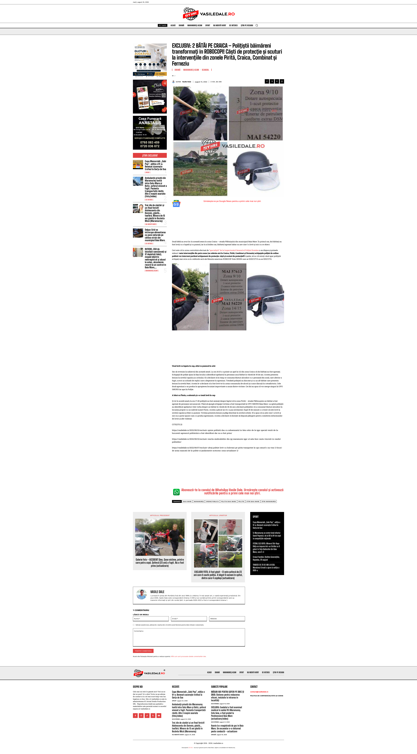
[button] (256, 25)
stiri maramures (269, 501)
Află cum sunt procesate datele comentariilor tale (188, 656)
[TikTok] (147, 715)
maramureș (199, 501)
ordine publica (212, 501)
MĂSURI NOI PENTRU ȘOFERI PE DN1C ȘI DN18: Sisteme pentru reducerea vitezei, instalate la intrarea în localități (227, 696)
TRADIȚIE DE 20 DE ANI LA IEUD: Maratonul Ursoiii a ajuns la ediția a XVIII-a (266, 567)
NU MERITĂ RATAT (151, 224)
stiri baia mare (253, 501)
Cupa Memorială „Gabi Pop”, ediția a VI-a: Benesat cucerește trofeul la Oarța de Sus (155, 165)
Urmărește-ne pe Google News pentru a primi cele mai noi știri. (232, 201)
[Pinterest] (277, 81)
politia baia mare (228, 501)
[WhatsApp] (282, 81)
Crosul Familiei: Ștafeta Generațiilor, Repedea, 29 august (266, 558)
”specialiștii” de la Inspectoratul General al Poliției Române (234, 250)
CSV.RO (190, 747)
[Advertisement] (228, 224)
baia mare (187, 501)
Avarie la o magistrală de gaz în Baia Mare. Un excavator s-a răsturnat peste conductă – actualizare (227, 728)
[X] (272, 81)
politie (241, 501)
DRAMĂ (177, 70)
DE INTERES (149, 200)
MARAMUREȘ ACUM (152, 271)
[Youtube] (158, 715)
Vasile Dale (186, 82)
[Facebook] (267, 81)
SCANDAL (205, 70)
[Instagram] (141, 715)
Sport (147, 172)
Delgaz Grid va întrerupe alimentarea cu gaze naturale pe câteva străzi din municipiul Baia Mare (155, 235)
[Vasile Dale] (174, 81)
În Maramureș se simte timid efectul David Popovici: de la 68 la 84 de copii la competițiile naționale (267, 536)
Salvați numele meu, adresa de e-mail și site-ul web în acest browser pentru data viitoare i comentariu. (170, 625)
